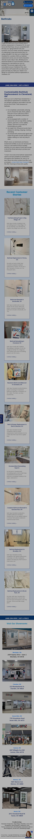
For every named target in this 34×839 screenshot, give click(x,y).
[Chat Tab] (17, 419)
